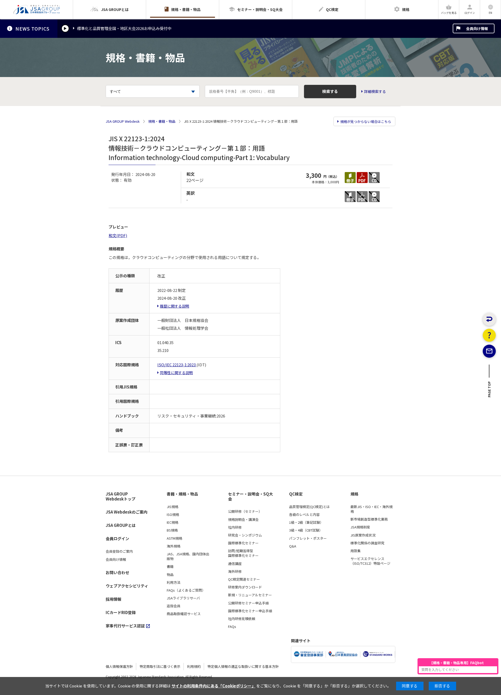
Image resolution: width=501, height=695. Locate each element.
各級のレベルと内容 (304, 514)
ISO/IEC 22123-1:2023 (176, 364)
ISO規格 (173, 514)
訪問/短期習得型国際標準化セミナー (243, 553)
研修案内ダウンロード (245, 587)
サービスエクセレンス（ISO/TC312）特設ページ (370, 561)
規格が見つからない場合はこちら (365, 121)
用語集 (355, 551)
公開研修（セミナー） (245, 511)
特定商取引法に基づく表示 (160, 666)
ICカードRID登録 (121, 612)
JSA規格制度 (360, 527)
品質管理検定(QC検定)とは (309, 506)
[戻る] (489, 319)
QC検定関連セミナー (244, 579)
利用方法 (173, 582)
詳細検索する (375, 91)
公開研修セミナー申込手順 (248, 603)
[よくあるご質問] (489, 335)
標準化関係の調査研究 (367, 543)
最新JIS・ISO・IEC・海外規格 (371, 509)
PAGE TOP (489, 390)
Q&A (292, 546)
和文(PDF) (118, 235)
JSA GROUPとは (121, 525)
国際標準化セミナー (243, 543)
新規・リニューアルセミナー (250, 595)
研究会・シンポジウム (245, 535)
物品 (170, 574)
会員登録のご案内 (119, 551)
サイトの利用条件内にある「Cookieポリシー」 (213, 685)
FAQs (232, 626)
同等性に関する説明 (176, 372)
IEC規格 (172, 522)
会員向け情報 (477, 28)
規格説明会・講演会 (243, 519)
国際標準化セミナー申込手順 (250, 611)
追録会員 (173, 606)
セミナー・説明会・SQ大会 (250, 496)
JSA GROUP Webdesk (123, 121)
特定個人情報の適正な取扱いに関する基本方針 (243, 666)
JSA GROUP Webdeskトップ (120, 496)
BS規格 (172, 530)
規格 (354, 494)
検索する (330, 91)
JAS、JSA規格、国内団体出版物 (188, 556)
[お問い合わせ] (489, 351)
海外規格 (173, 546)
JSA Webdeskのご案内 (126, 512)
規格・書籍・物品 (161, 121)
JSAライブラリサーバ (183, 598)
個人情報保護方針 (119, 666)
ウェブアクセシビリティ (127, 585)
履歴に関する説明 (174, 306)
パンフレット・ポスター (308, 538)
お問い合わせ (117, 572)
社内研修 (235, 527)
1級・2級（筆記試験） (306, 522)
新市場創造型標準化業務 (369, 519)
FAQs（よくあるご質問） (186, 590)
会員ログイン (117, 538)
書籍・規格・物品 (182, 494)
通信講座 (235, 563)
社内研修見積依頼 (241, 618)
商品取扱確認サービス (184, 613)
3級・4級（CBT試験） (306, 530)
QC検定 (296, 494)
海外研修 (235, 571)
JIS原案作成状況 (362, 535)
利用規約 (194, 666)
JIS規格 (172, 506)
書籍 (170, 566)
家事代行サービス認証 (125, 625)
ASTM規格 (174, 538)
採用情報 (113, 599)
